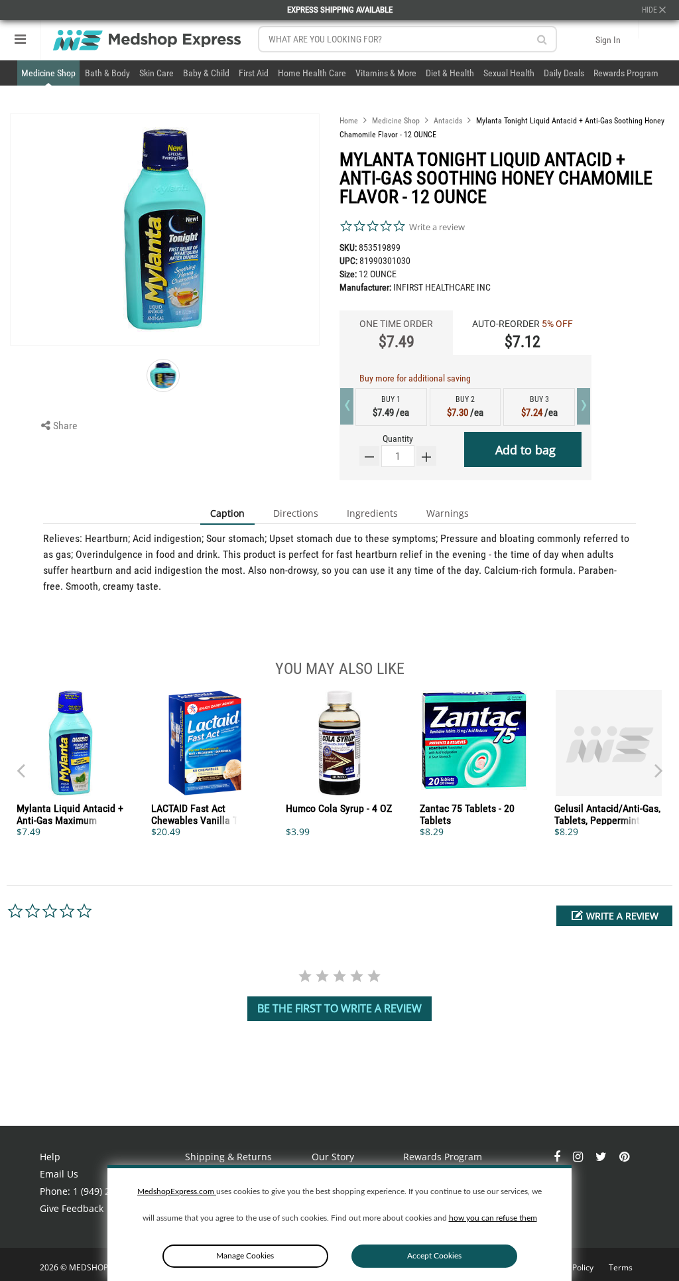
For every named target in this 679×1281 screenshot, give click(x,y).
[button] (614, 916)
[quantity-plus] (426, 456)
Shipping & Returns (228, 1156)
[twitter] (602, 1157)
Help (50, 1156)
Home (349, 120)
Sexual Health (508, 73)
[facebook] (558, 1157)
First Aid (254, 73)
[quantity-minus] (369, 456)
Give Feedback (71, 1208)
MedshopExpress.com (176, 1191)
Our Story (333, 1156)
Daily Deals (564, 73)
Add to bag (525, 450)
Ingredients (372, 513)
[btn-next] (20, 764)
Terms (621, 1267)
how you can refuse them (493, 1218)
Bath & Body (107, 73)
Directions (295, 513)
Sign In (608, 39)
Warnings (447, 513)
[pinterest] (624, 1157)
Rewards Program (625, 73)
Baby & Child (206, 73)
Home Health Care (312, 73)
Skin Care (156, 73)
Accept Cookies (434, 1256)
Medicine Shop (48, 73)
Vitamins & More (385, 73)
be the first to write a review (339, 1008)
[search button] (542, 39)
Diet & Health (450, 73)
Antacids (448, 120)
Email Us (59, 1174)
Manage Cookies (245, 1256)
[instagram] (579, 1157)
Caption (227, 513)
